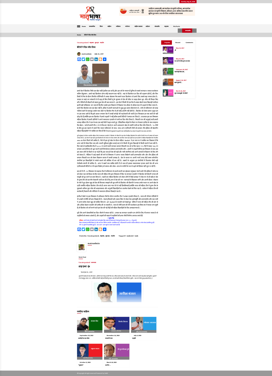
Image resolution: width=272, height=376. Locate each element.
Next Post (82, 257)
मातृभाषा (166, 26)
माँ (175, 50)
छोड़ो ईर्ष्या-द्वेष (84, 266)
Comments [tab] (189, 42)
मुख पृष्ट (97, 42)
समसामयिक (92, 26)
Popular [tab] (167, 42)
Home (84, 26)
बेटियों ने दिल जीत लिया (86, 47)
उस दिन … (108, 365)
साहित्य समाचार (138, 26)
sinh (136, 236)
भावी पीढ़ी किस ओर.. (179, 72)
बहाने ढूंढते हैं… (178, 82)
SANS (106, 373)
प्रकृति (134, 338)
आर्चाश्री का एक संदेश (83, 338)
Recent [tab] (177, 42)
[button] (180, 30)
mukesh (130, 236)
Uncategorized (83, 42)
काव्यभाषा (93, 262)
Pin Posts (176, 26)
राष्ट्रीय (102, 42)
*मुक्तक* (81, 365)
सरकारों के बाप (109, 338)
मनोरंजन (127, 26)
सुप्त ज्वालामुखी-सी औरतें (180, 93)
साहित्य (109, 26)
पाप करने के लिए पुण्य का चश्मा (182, 61)
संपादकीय (157, 26)
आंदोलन (148, 26)
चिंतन (101, 26)
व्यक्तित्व (118, 26)
